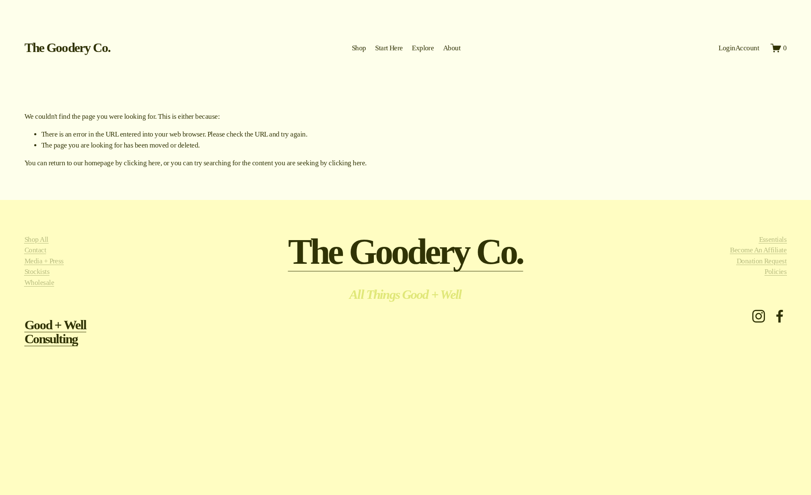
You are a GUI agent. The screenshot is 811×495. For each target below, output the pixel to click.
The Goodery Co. (67, 48)
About (451, 48)
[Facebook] (780, 316)
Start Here (389, 48)
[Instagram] (758, 316)
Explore (423, 48)
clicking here (142, 163)
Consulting (51, 339)
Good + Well (55, 325)
